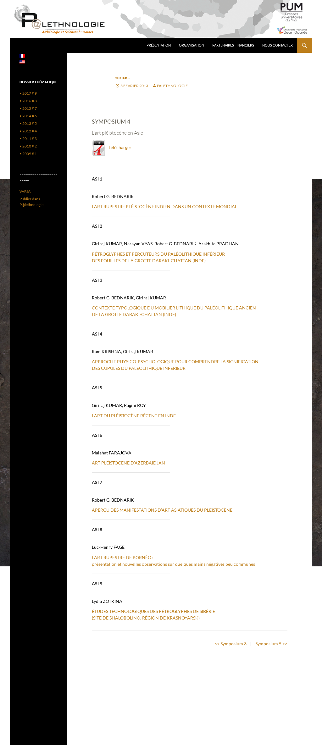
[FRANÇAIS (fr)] (22, 55)
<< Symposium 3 (230, 643)
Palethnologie (172, 85)
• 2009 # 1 (28, 153)
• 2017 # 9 (28, 93)
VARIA (25, 191)
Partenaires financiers (233, 45)
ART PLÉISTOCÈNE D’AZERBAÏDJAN (128, 462)
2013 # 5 (122, 77)
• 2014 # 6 (28, 116)
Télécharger (118, 147)
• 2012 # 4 (28, 131)
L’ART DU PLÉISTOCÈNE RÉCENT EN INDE (134, 415)
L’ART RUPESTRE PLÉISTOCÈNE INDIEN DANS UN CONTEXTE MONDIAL (164, 206)
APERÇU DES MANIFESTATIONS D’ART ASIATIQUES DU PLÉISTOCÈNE (162, 510)
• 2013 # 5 (28, 123)
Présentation (159, 45)
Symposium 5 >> (271, 643)
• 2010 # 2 (28, 146)
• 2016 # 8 (28, 100)
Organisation (191, 45)
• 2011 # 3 (28, 138)
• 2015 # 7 (28, 108)
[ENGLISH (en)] (22, 61)
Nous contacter (277, 45)
